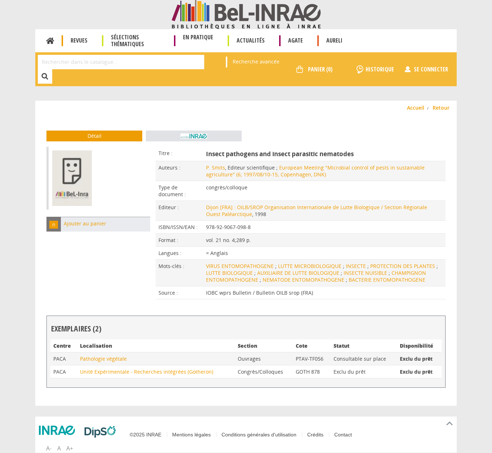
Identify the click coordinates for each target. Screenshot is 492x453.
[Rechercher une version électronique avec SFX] (194, 136)
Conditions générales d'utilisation (259, 434)
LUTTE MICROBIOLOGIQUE (310, 266)
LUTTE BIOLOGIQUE (230, 272)
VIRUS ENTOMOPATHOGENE (240, 266)
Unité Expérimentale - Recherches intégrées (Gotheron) (146, 371)
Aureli (334, 40)
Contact (343, 434)
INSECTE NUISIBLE (366, 272)
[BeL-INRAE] (246, 13)
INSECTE (356, 266)
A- (49, 448)
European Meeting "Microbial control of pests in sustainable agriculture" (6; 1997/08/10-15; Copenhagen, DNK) (315, 171)
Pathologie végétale (103, 358)
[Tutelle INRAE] (59, 430)
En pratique (198, 37)
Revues (79, 40)
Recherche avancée (256, 61)
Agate (295, 40)
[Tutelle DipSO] (102, 432)
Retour (441, 107)
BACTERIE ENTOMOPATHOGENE (387, 279)
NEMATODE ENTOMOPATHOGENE (304, 279)
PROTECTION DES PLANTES (403, 266)
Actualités (251, 40)
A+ (69, 448)
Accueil (50, 40)
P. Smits (215, 167)
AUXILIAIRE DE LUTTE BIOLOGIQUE (299, 272)
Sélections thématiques (127, 40)
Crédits (315, 434)
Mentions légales (191, 434)
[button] (53, 224)
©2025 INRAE (145, 434)
